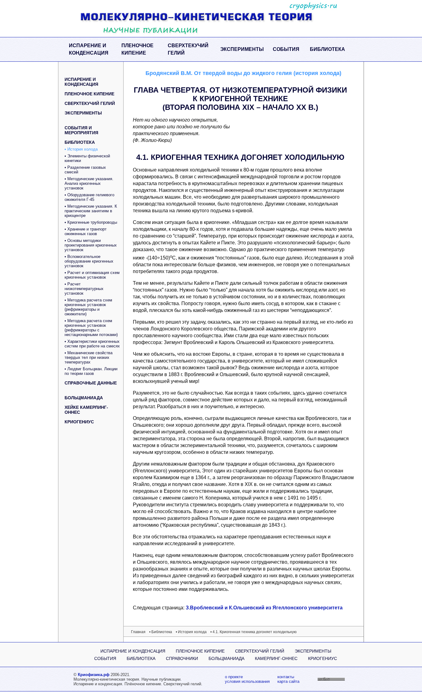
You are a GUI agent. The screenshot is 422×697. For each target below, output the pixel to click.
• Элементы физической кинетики (87, 158)
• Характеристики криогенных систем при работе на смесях (92, 343)
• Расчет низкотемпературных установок (84, 289)
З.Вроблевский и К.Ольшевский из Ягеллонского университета (264, 607)
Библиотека (327, 49)
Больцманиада (84, 397)
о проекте (234, 676)
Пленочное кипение (137, 49)
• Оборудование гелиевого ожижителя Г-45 (89, 197)
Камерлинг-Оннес (276, 658)
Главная (138, 632)
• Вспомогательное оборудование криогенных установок (89, 261)
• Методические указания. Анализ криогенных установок (89, 183)
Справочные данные (91, 382)
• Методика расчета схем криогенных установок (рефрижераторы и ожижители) (88, 307)
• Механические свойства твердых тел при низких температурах (88, 357)
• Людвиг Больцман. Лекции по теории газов (91, 371)
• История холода (81, 149)
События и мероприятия (81, 130)
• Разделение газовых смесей (85, 169)
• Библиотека (160, 632)
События (286, 49)
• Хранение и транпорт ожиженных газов (86, 231)
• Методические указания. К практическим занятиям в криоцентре (91, 211)
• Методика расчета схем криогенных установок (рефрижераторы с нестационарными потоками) (91, 327)
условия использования (247, 681)
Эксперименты (242, 49)
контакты (285, 676)
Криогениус (79, 421)
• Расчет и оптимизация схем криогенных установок (92, 275)
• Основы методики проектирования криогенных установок (91, 245)
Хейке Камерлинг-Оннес (86, 410)
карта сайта (288, 681)
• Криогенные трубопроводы (91, 222)
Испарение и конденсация (88, 49)
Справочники (182, 658)
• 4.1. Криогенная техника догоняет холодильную (253, 632)
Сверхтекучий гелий (188, 49)
